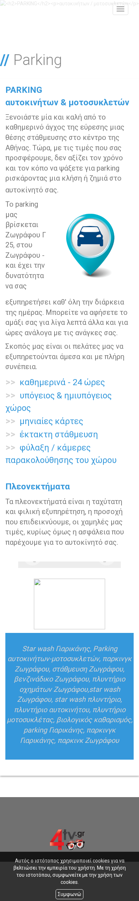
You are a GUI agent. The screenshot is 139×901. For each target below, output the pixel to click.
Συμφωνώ (69, 894)
